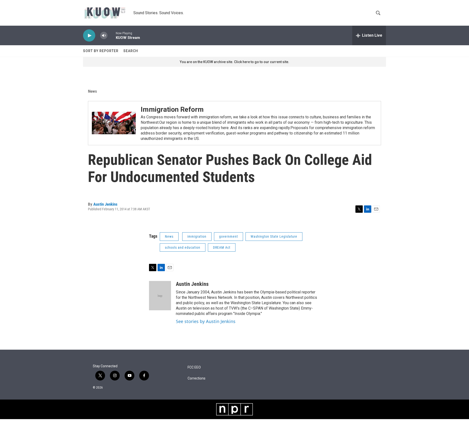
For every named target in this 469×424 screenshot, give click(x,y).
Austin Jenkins (105, 204)
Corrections (196, 378)
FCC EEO (194, 367)
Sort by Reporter (100, 51)
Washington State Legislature (274, 236)
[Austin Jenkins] (160, 295)
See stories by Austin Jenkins (205, 321)
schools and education (182, 247)
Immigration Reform (172, 109)
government (228, 236)
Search (130, 51)
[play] (89, 35)
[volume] (104, 35)
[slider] (111, 35)
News (92, 91)
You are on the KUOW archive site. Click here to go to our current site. (234, 62)
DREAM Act (221, 247)
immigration (196, 236)
